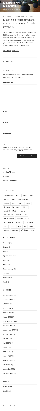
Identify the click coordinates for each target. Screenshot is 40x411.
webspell (15, 230)
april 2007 (7, 352)
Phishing (20, 218)
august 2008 (8, 300)
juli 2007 (6, 339)
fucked (20, 203)
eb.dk (14, 199)
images (7, 207)
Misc (5, 251)
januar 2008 (7, 317)
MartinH (15, 211)
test (19, 226)
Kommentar (8, 82)
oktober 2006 (8, 373)
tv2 (25, 226)
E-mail (6, 123)
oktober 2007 (8, 326)
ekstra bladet (23, 199)
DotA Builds (7, 387)
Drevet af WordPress (10, 406)
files (13, 203)
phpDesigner (9, 222)
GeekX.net (7, 391)
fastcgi (6, 203)
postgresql (29, 222)
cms (31, 196)
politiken (19, 222)
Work (5, 282)
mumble (19, 215)
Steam (12, 226)
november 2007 (9, 321)
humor (28, 203)
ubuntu (6, 230)
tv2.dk (31, 226)
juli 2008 (6, 304)
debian (6, 199)
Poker (5, 265)
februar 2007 (8, 360)
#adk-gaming (9, 196)
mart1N (7, 211)
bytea (18, 196)
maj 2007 (6, 347)
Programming (8, 269)
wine (32, 230)
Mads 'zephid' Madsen (14, 5)
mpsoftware (8, 215)
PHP (27, 218)
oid (25, 215)
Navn (5, 112)
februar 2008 (8, 313)
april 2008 (7, 308)
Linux (5, 247)
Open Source (8, 256)
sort (5, 226)
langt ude (15, 207)
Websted (7, 134)
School (5, 273)
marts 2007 (7, 356)
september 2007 (9, 330)
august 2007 (8, 334)
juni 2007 (6, 343)
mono (23, 211)
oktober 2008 (8, 295)
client (25, 196)
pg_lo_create (9, 218)
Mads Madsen (27, 17)
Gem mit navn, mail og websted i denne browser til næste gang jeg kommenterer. (18, 148)
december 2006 (9, 369)
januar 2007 (7, 365)
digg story (15, 51)
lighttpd (24, 207)
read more (7, 51)
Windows (24, 230)
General (10, 62)
